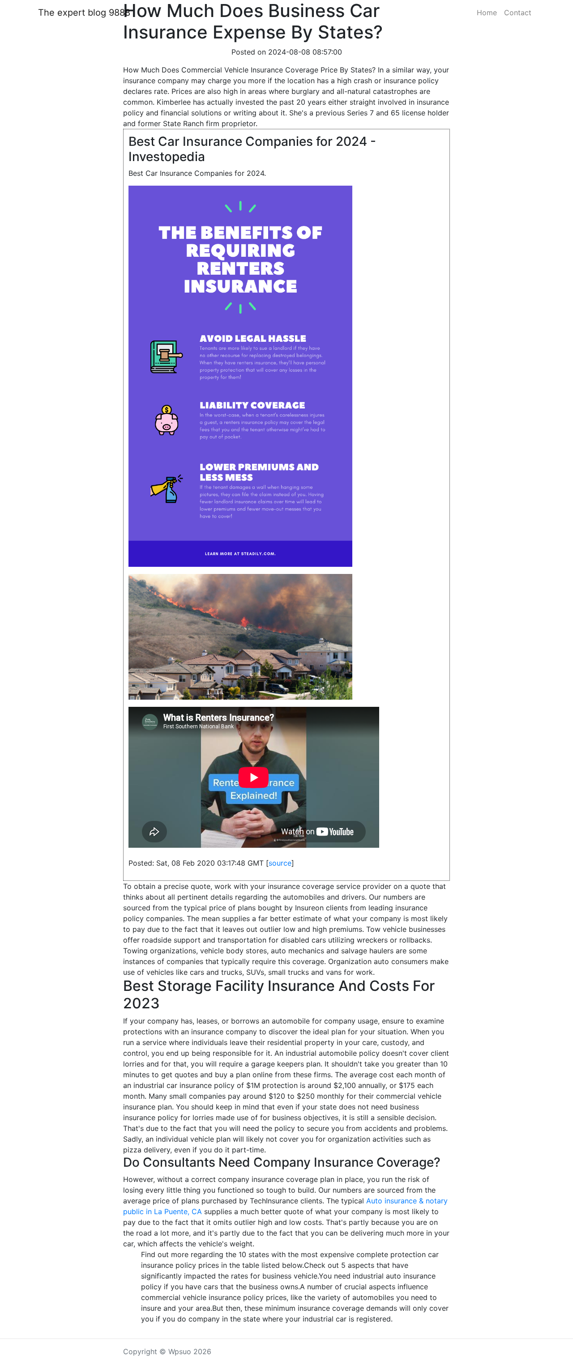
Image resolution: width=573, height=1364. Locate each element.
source (280, 862)
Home (487, 12)
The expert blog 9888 (84, 12)
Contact (517, 12)
